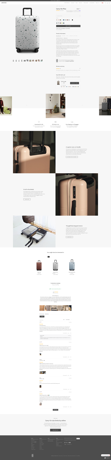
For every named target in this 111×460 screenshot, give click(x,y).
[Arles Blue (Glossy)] (63, 23)
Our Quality (41, 442)
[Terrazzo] (58, 23)
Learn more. (58, 127)
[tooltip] (58, 295)
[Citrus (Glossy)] (62, 23)
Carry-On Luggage (33, 441)
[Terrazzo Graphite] (56, 23)
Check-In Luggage (33, 442)
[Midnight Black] (72, 19)
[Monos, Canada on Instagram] (64, 442)
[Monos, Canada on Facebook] (66, 442)
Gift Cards (32, 448)
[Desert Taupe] (56, 19)
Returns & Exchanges (59, 442)
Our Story (41, 441)
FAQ (56, 441)
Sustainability (41, 444)
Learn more (27, 199)
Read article (55, 430)
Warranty (57, 443)
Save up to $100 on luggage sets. (55, 0)
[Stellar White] (70, 19)
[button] (58, 68)
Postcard (41, 448)
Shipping (57, 444)
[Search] (105, 3)
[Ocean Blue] (63, 19)
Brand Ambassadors (50, 441)
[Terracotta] (67, 19)
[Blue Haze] (62, 19)
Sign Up (78, 438)
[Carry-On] (39, 264)
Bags (32, 443)
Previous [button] (4, 30)
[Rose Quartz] (58, 19)
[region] (55, 308)
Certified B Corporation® (69, 61)
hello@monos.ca (69, 444)
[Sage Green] (65, 19)
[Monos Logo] (4, 3)
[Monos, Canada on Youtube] (69, 442)
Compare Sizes (33, 449)
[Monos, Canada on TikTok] (68, 442)
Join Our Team (42, 449)
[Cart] (109, 3)
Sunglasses (32, 444)
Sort (64, 319)
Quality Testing (42, 443)
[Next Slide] (70, 308)
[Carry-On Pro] (55, 264)
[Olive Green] (60, 19)
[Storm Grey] (68, 19)
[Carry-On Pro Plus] (72, 264)
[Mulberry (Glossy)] (60, 23)
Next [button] (50, 30)
